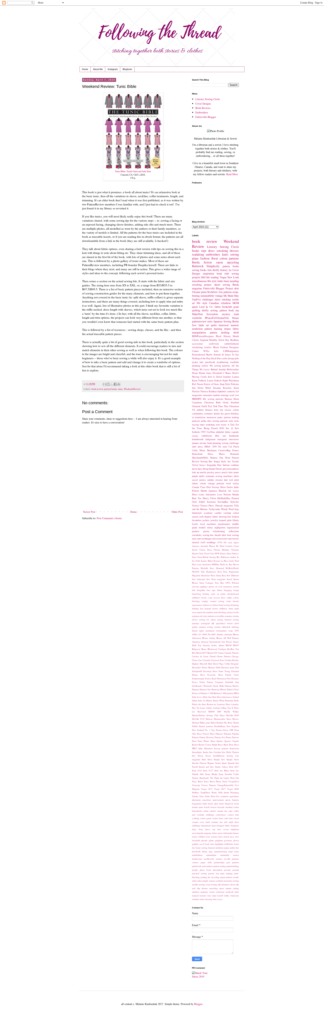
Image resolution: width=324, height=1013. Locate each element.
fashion (204, 258)
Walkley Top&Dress (201, 792)
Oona (236, 730)
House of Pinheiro (200, 693)
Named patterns (206, 726)
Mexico (235, 718)
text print (234, 479)
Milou (213, 722)
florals (219, 468)
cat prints (221, 593)
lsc (230, 270)
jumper (195, 443)
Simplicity (213, 266)
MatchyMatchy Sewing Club (205, 715)
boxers (214, 807)
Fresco (195, 682)
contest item (233, 814)
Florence (235, 678)
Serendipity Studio (200, 752)
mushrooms (197, 858)
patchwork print (199, 866)
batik (204, 803)
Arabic (214, 645)
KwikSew (212, 292)
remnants (210, 476)
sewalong (222, 250)
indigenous (210, 439)
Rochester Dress (208, 575)
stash (236, 314)
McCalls (205, 277)
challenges (207, 299)
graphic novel (198, 844)
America (195, 546)
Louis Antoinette (207, 494)
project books (233, 612)
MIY (219, 711)
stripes (227, 328)
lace (201, 608)
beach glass (213, 803)
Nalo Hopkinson (208, 571)
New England (232, 726)
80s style (212, 281)
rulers (194, 880)
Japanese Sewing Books (226, 321)
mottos (236, 855)
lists (210, 270)
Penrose (235, 737)
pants (220, 417)
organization (233, 527)
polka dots (206, 420)
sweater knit (221, 479)
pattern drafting (220, 332)
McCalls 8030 (232, 715)
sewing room (204, 884)
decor (194, 468)
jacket (195, 362)
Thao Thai (223, 406)
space (221, 888)
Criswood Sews (217, 660)
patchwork (210, 362)
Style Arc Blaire (221, 770)
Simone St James (222, 354)
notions (219, 858)
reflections (234, 531)
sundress (195, 891)
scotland (219, 880)
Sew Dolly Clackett (230, 752)
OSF (231, 730)
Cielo (201, 553)
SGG (221, 428)
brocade (221, 807)
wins (215, 899)
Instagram (113, 69)
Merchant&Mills (200, 457)
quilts (202, 476)
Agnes (236, 542)
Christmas (209, 402)
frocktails (196, 840)
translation (210, 630)
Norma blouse (222, 730)
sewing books (199, 270)
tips (230, 538)
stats (194, 538)
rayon (219, 262)
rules (199, 880)
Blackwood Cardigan (217, 649)
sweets (212, 891)
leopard (208, 608)
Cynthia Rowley (232, 660)
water (202, 899)
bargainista (196, 803)
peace (218, 472)
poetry (206, 531)
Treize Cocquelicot (230, 781)
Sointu (218, 763)
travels (235, 538)
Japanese (212, 490)
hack (207, 844)
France (235, 450)
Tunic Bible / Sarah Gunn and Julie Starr (133, 171)
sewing (226, 284)
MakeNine (197, 314)
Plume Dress (209, 741)
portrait (235, 869)
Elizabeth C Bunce (222, 373)
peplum (209, 612)
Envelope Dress (210, 671)
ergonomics (197, 604)
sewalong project (202, 284)
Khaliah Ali (225, 490)
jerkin (232, 847)
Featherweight (198, 678)
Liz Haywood (199, 711)
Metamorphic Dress (222, 718)
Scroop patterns (221, 748)
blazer (219, 590)
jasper (226, 847)
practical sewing (199, 873)
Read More (232, 174)
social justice (199, 479)
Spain (224, 763)
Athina (221, 645)
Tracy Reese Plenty (212, 781)
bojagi (236, 590)
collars (229, 597)
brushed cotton (232, 807)
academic (224, 796)
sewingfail (205, 623)
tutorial (195, 542)
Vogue (223, 277)
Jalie (216, 351)
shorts (232, 884)
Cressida (206, 660)
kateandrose (233, 468)
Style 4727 (208, 770)
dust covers (223, 829)
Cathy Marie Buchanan (204, 450)
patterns (234, 258)
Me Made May (231, 295)
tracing (195, 424)
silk (212, 623)
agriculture (234, 796)
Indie (220, 281)
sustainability (207, 295)
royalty (236, 877)
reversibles (219, 616)
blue (219, 465)
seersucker (227, 880)
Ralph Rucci (217, 744)
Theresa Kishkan (208, 391)
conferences (221, 814)
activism (195, 586)
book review (97, 389)
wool (228, 483)
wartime (195, 899)
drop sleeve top (207, 829)
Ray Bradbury (232, 340)
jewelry (214, 520)
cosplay (205, 601)
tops (203, 250)
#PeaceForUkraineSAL (217, 318)
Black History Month (227, 336)
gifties (211, 840)
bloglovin (229, 803)
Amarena (196, 641)
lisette (195, 524)
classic (228, 409)
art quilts (211, 325)
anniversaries (218, 799)
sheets (217, 284)
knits (225, 254)
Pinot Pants (197, 741)
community (197, 413)
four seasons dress (214, 836)
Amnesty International (210, 641)
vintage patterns (216, 483)
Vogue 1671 (207, 788)
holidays (235, 413)
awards (236, 586)
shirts (236, 476)
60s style (228, 542)
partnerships (219, 862)
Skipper (210, 763)
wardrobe (197, 318)
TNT (203, 432)
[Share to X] (111, 384)
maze (236, 851)
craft (201, 516)
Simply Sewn (232, 759)
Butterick (198, 266)
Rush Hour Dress (231, 744)
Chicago (235, 656)
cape (230, 810)
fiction (208, 262)
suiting (236, 888)
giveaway (228, 840)
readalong (198, 254)
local (202, 524)
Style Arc (226, 461)
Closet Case (209, 553)
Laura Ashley (206, 707)
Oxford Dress (208, 733)
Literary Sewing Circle (207, 99)
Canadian (214, 303)
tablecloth (226, 626)
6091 (213, 634)
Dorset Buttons (208, 667)
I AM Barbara (214, 693)
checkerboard (233, 593)
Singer (217, 461)
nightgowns (219, 527)
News (219, 571)
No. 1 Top (210, 730)
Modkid (219, 722)
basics (203, 465)
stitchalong (197, 347)
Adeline (220, 634)
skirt (236, 288)
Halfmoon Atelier (228, 557)
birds (221, 803)
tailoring (235, 626)
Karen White (218, 700)
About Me (98, 69)
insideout (220, 847)
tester (225, 538)
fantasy (236, 833)
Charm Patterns (224, 656)
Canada (195, 487)
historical (224, 325)
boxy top (218, 409)
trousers (203, 895)
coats (210, 597)
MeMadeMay (223, 498)
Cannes (221, 652)
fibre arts (220, 435)
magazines (197, 395)
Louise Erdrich (214, 380)
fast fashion (233, 516)
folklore (202, 836)
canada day (222, 810)
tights (201, 630)
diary (194, 829)
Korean (217, 560)
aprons (211, 586)
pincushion (217, 869)
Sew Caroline (215, 752)
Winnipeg (234, 792)
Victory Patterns (208, 785)
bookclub (227, 307)
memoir (235, 325)
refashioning (219, 531)
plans (204, 292)
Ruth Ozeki (222, 402)
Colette (195, 340)
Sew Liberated (198, 579)
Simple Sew (219, 759)
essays (195, 435)
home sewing (201, 847)
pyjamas (195, 616)
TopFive (196, 299)
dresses (234, 250)
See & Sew (232, 428)
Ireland (236, 696)
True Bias (219, 582)
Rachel (195, 744)
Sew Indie (198, 325)
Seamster (211, 501)
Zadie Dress (210, 796)
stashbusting (222, 362)
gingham (219, 840)
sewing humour (224, 619)
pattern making (231, 417)
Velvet (195, 465)
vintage (219, 295)
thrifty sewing (210, 310)
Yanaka (195, 796)
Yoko (201, 796)
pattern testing (219, 866)
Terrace (195, 505)
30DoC (207, 446)
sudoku (210, 479)
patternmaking (232, 866)
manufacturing (220, 851)
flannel (212, 468)
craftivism (214, 343)
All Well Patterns (231, 638)
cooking (195, 818)
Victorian (196, 785)
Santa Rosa (221, 575)
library (235, 520)
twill (203, 542)
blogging (228, 590)
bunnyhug (196, 593)
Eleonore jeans (227, 667)
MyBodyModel (232, 568)
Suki (202, 774)
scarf (232, 395)
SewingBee (223, 501)
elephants (235, 829)
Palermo (219, 733)
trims (237, 891)
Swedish (228, 774)
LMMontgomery (231, 351)
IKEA (236, 693)
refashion (226, 303)
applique (204, 586)
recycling (215, 877)
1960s (194, 634)
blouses (208, 409)
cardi (213, 593)
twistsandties (221, 630)
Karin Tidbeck (199, 380)
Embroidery (201, 112)
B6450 (229, 645)
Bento (203, 649)
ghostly (204, 840)
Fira (229, 678)
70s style (222, 446)
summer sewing (206, 626)
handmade (234, 435)
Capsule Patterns (232, 652)
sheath (217, 535)
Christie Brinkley (221, 549)
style (231, 420)
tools (236, 420)
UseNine (211, 432)
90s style (202, 303)
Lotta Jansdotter (204, 564)
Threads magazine (224, 505)
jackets (205, 520)
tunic (120, 389)
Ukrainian (234, 406)
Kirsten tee (211, 704)
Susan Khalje (211, 774)
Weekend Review (132, 389)
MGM (235, 303)
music (210, 527)
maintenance (224, 524)
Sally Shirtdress (205, 748)
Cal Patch (234, 446)
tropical (195, 895)
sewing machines (223, 476)
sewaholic (197, 535)
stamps (228, 888)
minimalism (211, 855)
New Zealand (198, 730)
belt (193, 590)
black (213, 358)
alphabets (221, 391)
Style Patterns (232, 384)
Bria (194, 652)
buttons (226, 465)
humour (211, 847)
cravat (236, 818)
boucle (207, 807)
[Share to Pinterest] (119, 384)
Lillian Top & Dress (230, 707)
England (204, 340)
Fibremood (221, 678)
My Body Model (231, 722)
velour (203, 483)
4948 (204, 634)
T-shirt (236, 774)
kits (237, 847)
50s (209, 634)
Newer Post (89, 512)
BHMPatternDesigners (203, 336)
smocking (213, 888)
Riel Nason (197, 384)
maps (230, 851)
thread (194, 630)
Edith (218, 667)
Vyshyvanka (214, 509)
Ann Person (226, 641)
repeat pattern (226, 877)
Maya (222, 715)
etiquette (207, 833)
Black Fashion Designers (226, 347)
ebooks (236, 601)
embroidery (213, 254)
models (202, 527)
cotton (223, 258)
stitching (226, 299)
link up (195, 472)
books (195, 250)
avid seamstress (225, 586)
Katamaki (229, 700)
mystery (226, 314)
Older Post (177, 512)
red (201, 616)
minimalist (224, 855)
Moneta (214, 457)
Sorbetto (196, 432)
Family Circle (232, 674)
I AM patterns (227, 693)
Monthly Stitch (216, 340)
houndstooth (197, 439)
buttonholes (197, 810)
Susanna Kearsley (222, 387)
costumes (208, 413)
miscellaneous (199, 281)
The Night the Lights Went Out (224, 777)
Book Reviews (203, 108)
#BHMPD (196, 399)
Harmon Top (205, 689)
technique (207, 538)
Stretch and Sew (206, 766)
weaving (208, 899)
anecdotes (206, 799)
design (231, 358)
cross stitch (205, 822)
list (237, 391)
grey (225, 468)
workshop (210, 424)
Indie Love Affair (200, 696)
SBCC (194, 748)
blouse (235, 318)
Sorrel (229, 579)
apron (227, 799)
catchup (227, 512)
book (236, 803)
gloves (236, 840)
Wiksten (235, 582)
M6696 (211, 711)
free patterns (225, 292)
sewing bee (208, 535)
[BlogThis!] (108, 384)
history (224, 270)
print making (226, 873)
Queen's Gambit (231, 741)
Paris (225, 571)
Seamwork (234, 748)
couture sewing (217, 601)
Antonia (206, 645)
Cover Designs (203, 103)
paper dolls (206, 862)
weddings (211, 542)
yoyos (219, 899)
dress (211, 250)
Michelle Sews (207, 568)
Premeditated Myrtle (202, 354)
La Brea (224, 560)
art (216, 586)
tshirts (195, 483)
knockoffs (196, 851)
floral (214, 258)
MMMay (215, 564)
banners (235, 799)
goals (236, 307)
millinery (223, 608)
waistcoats (234, 895)
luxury (215, 608)
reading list (205, 877)
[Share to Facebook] (115, 384)
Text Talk (212, 406)
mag (210, 851)
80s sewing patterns (213, 399)
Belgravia (196, 649)
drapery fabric (211, 516)
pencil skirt (227, 472)
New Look (233, 277)
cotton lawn (217, 818)
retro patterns (208, 616)
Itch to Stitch (215, 376)
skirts (217, 299)
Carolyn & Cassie (200, 656)
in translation (198, 417)
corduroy (235, 465)
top (237, 310)
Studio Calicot (221, 766)
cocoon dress (219, 597)
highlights (219, 844)
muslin (203, 472)
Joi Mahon (207, 700)
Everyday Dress (215, 674)
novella (227, 858)
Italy (200, 700)
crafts (228, 601)
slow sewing (233, 535)
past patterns (232, 862)
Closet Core (197, 660)
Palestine (227, 733)
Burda (196, 262)
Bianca (212, 546)
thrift (236, 332)
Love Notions (224, 494)
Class (203, 487)
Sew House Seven (201, 755)
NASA (195, 726)
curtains (214, 822)
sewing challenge (230, 443)
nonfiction (197, 328)
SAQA (202, 501)
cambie (218, 512)
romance (228, 616)
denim (217, 413)
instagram (222, 439)
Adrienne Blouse (231, 634)
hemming (235, 604)
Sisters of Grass (211, 384)
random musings (221, 395)
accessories (197, 343)
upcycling (233, 262)
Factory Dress (219, 487)
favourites (197, 520)
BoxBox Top (233, 649)
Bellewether (233, 369)
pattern (210, 866)
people (195, 869)
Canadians (197, 402)
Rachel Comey (205, 744)
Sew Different (233, 575)
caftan (205, 810)
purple (195, 476)
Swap (221, 774)
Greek (215, 685)
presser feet (213, 873)
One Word (224, 457)
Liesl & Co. (206, 307)
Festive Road (210, 678)
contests (231, 391)
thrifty (216, 270)
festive (195, 836)
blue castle (222, 358)
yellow (205, 365)
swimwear (220, 891)
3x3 (199, 634)
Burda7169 (212, 652)
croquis (195, 822)
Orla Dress (197, 733)
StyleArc (234, 501)
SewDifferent (218, 755)
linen (226, 281)
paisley (210, 472)
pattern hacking (213, 328)
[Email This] (104, 384)
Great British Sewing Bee (208, 557)
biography (211, 465)
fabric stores (217, 833)
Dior (208, 487)
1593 (236, 630)
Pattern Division (207, 737)
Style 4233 (197, 770)
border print (197, 807)
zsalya (236, 483)
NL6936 (195, 571)
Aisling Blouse (215, 638)
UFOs (227, 582)
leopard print (225, 520)
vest (237, 395)
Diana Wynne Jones (202, 373)
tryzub (220, 895)
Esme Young (224, 671)
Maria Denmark (229, 454)
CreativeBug (224, 450)
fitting (205, 468)
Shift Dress (207, 759)
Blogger (198, 1004)
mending (234, 281)
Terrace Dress (207, 505)
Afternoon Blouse (200, 638)
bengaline (201, 590)
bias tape (211, 590)
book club (223, 273)
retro (209, 321)
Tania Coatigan (206, 582)
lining (204, 851)
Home (85, 69)
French (214, 428)
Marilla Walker (231, 711)
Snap (222, 384)
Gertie (230, 487)
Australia (204, 546)
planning (217, 443)
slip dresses (202, 888)
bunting (205, 593)
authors (200, 409)
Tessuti (235, 461)
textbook (229, 891)
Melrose (209, 718)
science (212, 880)
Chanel (213, 656)
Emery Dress (225, 553)
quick (195, 307)
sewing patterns (220, 420)
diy (222, 413)
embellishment (231, 343)
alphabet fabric (223, 432)
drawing (223, 516)
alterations (196, 799)
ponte (236, 472)
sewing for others (207, 619)
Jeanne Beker (207, 560)
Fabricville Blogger (205, 117)
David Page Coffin (221, 663)
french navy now (231, 836)
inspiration (208, 273)
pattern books (110, 389)
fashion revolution (211, 604)
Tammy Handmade (200, 777)
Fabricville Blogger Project (218, 288)
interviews (234, 439)
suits (199, 538)
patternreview (199, 321)
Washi (214, 792)
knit (201, 362)
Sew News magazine (216, 579)
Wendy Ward (227, 509)
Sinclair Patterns (199, 763)
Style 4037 (234, 766)
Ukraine (196, 292)
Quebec (220, 741)
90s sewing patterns (220, 365)
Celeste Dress (205, 549)
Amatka (222, 369)
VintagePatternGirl (225, 785)
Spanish (231, 763)
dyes (200, 468)
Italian (194, 700)
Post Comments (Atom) (109, 518)
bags (237, 509)
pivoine (227, 869)
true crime (212, 895)
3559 (214, 446)
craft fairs (228, 818)
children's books (199, 597)
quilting (196, 310)
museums (207, 395)
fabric (218, 307)
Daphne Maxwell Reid (202, 663)
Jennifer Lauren (231, 376)
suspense (204, 891)
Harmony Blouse (219, 689)
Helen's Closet (233, 689)
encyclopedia (197, 833)
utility (226, 895)
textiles (208, 347)
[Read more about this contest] (202, 976)
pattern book (227, 310)
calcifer (213, 810)
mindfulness (197, 855)
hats (212, 844)
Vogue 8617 (220, 788)
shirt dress (197, 446)
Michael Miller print (201, 722)
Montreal (220, 568)
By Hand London (224, 546)
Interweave (227, 696)
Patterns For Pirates (222, 737)
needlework (209, 858)
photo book (205, 869)
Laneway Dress (224, 704)
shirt (224, 535)
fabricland (227, 833)
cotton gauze (206, 818)
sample (205, 880)
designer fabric (223, 825)
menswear (211, 417)
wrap (230, 630)
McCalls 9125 (198, 718)
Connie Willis (200, 351)
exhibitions (206, 435)
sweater (217, 626)
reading (215, 277)
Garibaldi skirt (232, 682)
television (217, 538)
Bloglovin (127, 69)
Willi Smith (223, 792)
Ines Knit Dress (215, 696)
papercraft (201, 612)
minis (231, 608)
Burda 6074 (201, 652)
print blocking (220, 612)
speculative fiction (224, 623)
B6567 (236, 645)
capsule (235, 432)
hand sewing (224, 604)
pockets (195, 531)
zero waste (221, 424)
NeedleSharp (219, 726)
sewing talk (216, 884)
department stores (208, 825)
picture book (206, 443)
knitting (195, 608)
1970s (219, 542)
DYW (217, 553)
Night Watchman (230, 380)
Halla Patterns (225, 685)
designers (235, 825)
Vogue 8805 (233, 788)
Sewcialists (212, 314)
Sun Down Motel (201, 387)
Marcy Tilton (209, 498)
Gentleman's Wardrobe (202, 685)
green (227, 413)
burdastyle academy (202, 512)
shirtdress (225, 884)
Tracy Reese (197, 781)
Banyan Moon (232, 399)
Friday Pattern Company (211, 682)
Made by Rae (226, 564)
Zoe (218, 796)
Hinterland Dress (202, 454)
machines (211, 524)
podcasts (196, 420)
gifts (237, 358)
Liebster (216, 707)
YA (193, 409)
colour (236, 409)
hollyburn (228, 844)
